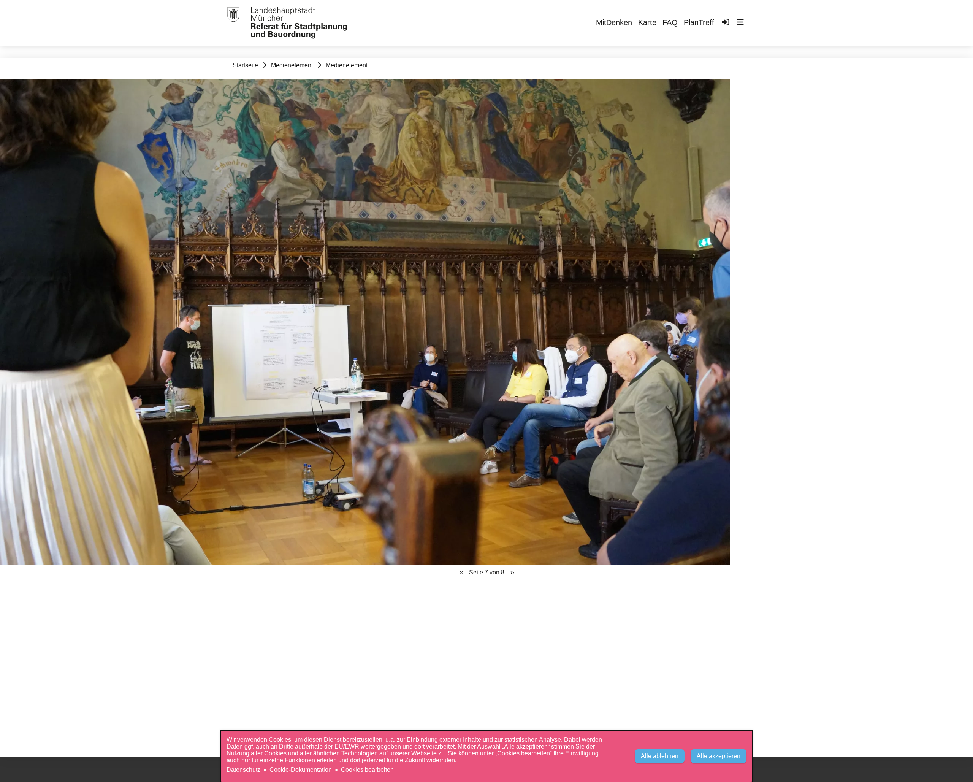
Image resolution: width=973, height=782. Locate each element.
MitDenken (614, 22)
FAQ (670, 22)
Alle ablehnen (659, 756)
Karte (647, 22)
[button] (740, 23)
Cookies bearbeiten (367, 769)
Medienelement (292, 65)
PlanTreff (699, 22)
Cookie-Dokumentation (300, 769)
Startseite (245, 65)
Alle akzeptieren (718, 756)
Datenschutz (243, 769)
